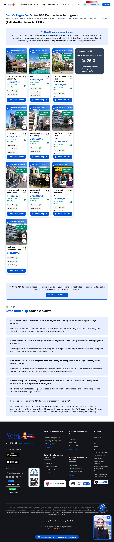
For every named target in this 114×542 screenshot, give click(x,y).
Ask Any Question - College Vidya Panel (101, 469)
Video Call (11, 94)
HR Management (50, 444)
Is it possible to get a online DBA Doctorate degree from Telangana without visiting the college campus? (53, 321)
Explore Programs (28, 4)
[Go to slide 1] (14, 72)
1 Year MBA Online (50, 469)
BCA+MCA (72, 440)
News (96, 444)
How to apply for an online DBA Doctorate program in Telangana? (40, 401)
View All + (48, 447)
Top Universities (48, 4)
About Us (97, 438)
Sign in (106, 4)
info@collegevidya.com (15, 473)
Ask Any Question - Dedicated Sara (101, 475)
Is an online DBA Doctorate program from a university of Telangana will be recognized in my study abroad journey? (55, 362)
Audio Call (34, 95)
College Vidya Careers (99, 462)
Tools (64, 4)
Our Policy (70, 521)
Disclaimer (43, 521)
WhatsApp (11, 91)
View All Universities (56, 295)
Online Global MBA (50, 466)
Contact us (98, 458)
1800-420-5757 (13, 484)
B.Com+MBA (73, 446)
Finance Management (52, 438)
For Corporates (99, 455)
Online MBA (48, 463)
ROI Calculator (99, 447)
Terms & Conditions (57, 521)
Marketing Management (52, 441)
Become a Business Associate (101, 451)
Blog (95, 441)
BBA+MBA (72, 443)
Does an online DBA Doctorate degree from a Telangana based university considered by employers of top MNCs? (57, 342)
